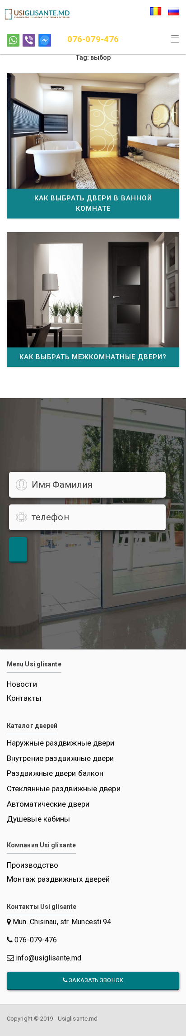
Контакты (24, 698)
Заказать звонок (95, 980)
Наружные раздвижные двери (61, 743)
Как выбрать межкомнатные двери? (93, 357)
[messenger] (44, 40)
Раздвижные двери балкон (55, 773)
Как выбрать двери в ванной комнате (93, 203)
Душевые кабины (38, 819)
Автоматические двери (48, 804)
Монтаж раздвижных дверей (58, 879)
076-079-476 (93, 39)
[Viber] (29, 40)
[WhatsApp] (13, 40)
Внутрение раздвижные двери (60, 758)
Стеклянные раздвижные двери (64, 788)
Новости (22, 684)
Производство (32, 865)
